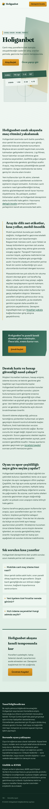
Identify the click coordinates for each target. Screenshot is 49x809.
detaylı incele (9, 204)
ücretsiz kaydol (32, 445)
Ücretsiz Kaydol (20, 672)
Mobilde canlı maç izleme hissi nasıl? (21, 569)
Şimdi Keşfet (17, 349)
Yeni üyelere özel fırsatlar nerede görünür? (23, 600)
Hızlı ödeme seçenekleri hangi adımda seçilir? (21, 613)
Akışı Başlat (10, 62)
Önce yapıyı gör (30, 62)
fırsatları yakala (34, 310)
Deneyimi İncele (38, 4)
